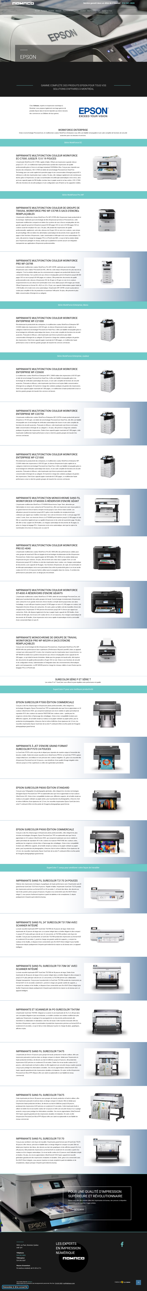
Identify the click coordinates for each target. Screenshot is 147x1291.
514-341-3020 (58, 1283)
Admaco (30, 1281)
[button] (58, 11)
